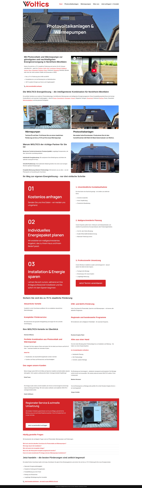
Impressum (76, 486)
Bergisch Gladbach (62, 68)
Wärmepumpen (86, 4)
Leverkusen (53, 68)
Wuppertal (56, 70)
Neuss (55, 98)
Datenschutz (81, 486)
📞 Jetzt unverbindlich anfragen (33, 86)
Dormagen (67, 98)
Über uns (96, 4)
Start (60, 4)
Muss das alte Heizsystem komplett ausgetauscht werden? (39, 450)
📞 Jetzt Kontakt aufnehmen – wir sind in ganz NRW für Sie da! (40, 481)
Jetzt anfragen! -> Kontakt (110, 4)
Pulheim (40, 68)
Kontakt (85, 486)
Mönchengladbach (28, 100)
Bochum (101, 98)
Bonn (30, 70)
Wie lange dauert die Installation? (32, 446)
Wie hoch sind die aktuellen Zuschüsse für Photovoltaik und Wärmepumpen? (44, 443)
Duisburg (40, 70)
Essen (45, 70)
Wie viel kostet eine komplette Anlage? (33, 448)
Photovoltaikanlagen (71, 4)
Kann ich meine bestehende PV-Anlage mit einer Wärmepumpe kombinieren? (44, 453)
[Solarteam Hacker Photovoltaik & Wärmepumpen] (36, 4)
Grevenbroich (60, 98)
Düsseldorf (35, 70)
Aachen (26, 70)
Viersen (73, 98)
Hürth (44, 68)
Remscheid (90, 98)
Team (73, 486)
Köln (48, 68)
